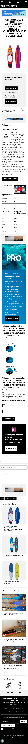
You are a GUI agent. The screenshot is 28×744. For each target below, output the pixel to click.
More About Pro (12, 318)
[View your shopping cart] (18, 2)
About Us (6, 735)
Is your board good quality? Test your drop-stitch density (14, 640)
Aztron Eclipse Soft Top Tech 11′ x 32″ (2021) (13, 582)
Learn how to (8, 708)
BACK (2, 498)
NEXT (14, 498)
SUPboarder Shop (5, 737)
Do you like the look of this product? (13, 401)
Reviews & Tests (9, 711)
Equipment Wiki (19, 708)
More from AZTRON (10, 178)
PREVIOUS (8, 498)
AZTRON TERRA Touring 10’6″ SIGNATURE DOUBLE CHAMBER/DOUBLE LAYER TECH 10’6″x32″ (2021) (13, 528)
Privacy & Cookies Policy (13, 735)
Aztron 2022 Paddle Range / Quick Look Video (13, 614)
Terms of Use (24, 737)
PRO (22, 711)
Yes (8, 83)
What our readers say (14, 740)
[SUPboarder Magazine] (9, 6)
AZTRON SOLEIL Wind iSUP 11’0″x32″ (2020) (14, 556)
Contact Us (21, 735)
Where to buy (11, 101)
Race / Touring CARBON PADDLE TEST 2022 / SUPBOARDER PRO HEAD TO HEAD (13, 667)
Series (17, 711)
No (3, 413)
